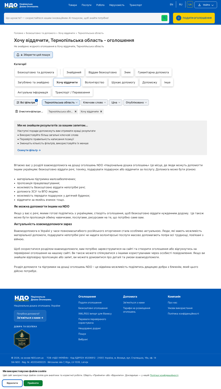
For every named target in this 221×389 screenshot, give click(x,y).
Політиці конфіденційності (164, 375)
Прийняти (33, 383)
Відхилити (12, 383)
